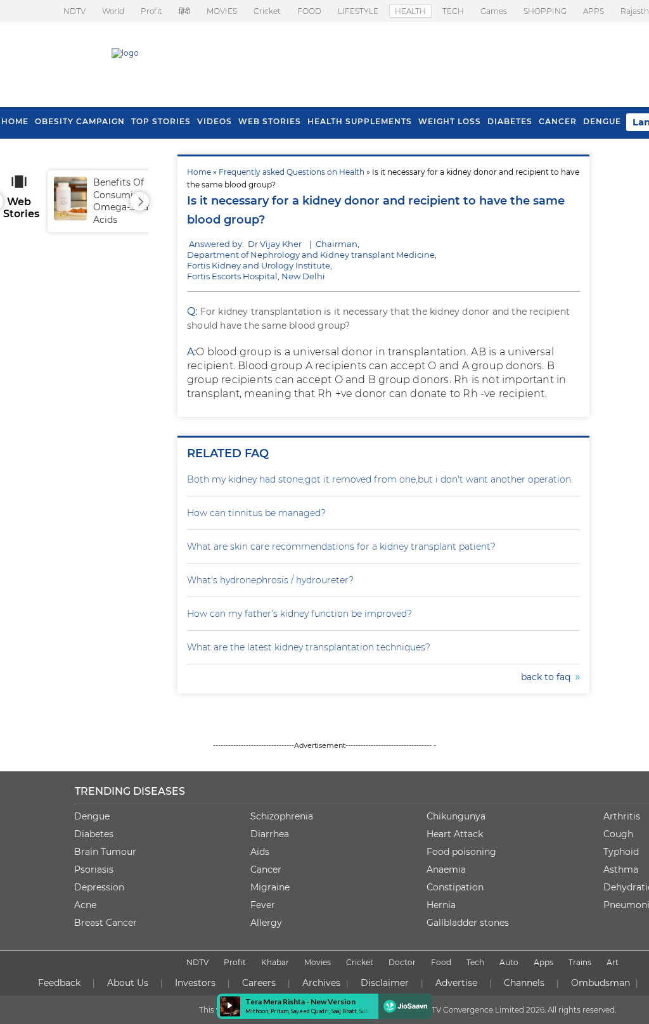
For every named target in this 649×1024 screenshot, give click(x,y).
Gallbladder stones (468, 922)
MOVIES (222, 11)
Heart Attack (455, 834)
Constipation (455, 887)
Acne (85, 905)
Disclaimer (385, 983)
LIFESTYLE (358, 11)
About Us (127, 983)
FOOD (309, 11)
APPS (593, 11)
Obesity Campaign (80, 121)
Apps (543, 962)
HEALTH (410, 11)
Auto (508, 962)
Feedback (59, 983)
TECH (453, 11)
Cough (618, 834)
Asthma (620, 869)
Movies (317, 962)
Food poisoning (461, 851)
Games (493, 11)
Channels (524, 983)
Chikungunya (456, 816)
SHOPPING (545, 11)
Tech (475, 962)
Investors (195, 983)
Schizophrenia (281, 816)
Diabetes (93, 834)
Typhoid (621, 851)
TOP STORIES (161, 121)
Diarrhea (269, 834)
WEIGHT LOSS (449, 121)
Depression (99, 887)
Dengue (602, 121)
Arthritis (621, 816)
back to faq (548, 677)
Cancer (558, 121)
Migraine (270, 887)
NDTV (74, 11)
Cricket (267, 11)
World (113, 11)
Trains (580, 962)
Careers (259, 983)
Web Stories (269, 121)
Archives (321, 983)
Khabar (275, 962)
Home (199, 172)
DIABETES (509, 121)
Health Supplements (359, 121)
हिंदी (184, 11)
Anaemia (446, 869)
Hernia (441, 905)
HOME (15, 121)
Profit (151, 11)
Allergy (266, 922)
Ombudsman (600, 983)
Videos (214, 121)
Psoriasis (93, 869)
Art (613, 962)
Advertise (456, 983)
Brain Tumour (105, 851)
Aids (259, 851)
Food (441, 962)
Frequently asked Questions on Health (291, 172)
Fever (262, 905)
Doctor (402, 962)
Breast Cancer (105, 922)
